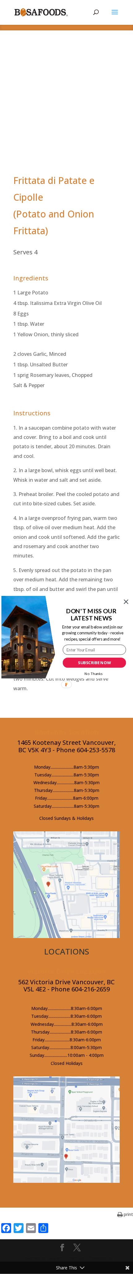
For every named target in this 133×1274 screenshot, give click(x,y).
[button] (91, 614)
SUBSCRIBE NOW (94, 662)
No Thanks (93, 673)
